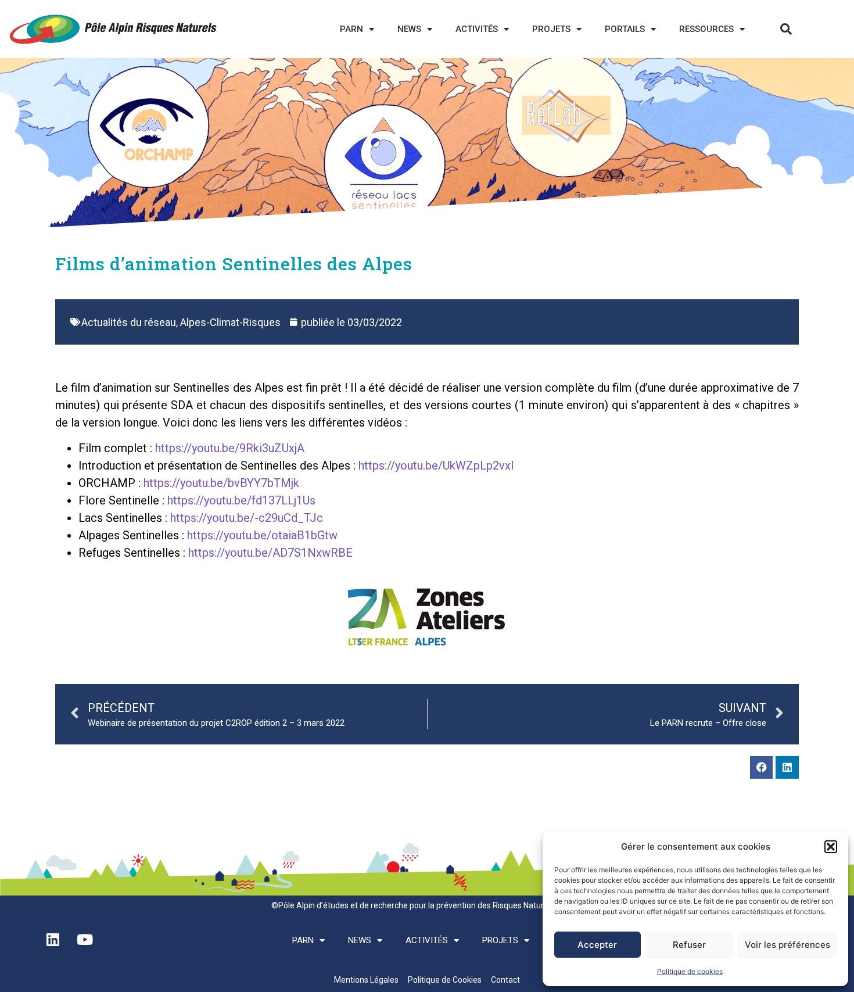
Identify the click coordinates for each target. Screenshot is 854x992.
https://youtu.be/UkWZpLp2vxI (436, 465)
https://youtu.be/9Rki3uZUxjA (229, 448)
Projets (551, 29)
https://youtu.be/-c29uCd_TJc (246, 518)
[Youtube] (84, 939)
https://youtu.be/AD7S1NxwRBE (270, 553)
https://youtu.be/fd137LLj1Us (241, 500)
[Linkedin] (787, 767)
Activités (476, 29)
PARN (351, 29)
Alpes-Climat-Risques (230, 322)
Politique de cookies (690, 971)
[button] (831, 847)
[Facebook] (761, 767)
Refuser (689, 944)
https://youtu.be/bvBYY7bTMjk (221, 483)
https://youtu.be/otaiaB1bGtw (262, 535)
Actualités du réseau (128, 322)
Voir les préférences (787, 944)
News (409, 29)
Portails (625, 29)
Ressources (706, 29)
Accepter (597, 944)
